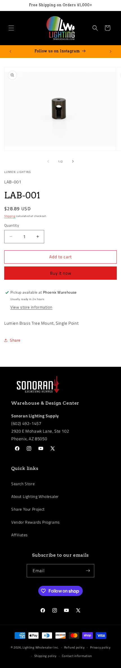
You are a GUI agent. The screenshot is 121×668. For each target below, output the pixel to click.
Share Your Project (28, 509)
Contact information (77, 656)
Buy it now (60, 273)
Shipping (9, 216)
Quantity (11, 225)
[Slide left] (48, 161)
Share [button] (15, 340)
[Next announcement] (110, 51)
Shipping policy (45, 656)
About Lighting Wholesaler (35, 496)
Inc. (56, 647)
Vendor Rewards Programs (35, 522)
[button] (11, 28)
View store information (31, 307)
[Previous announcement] (10, 51)
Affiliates (19, 535)
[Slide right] (73, 161)
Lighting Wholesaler (38, 647)
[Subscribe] (88, 570)
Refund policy (74, 647)
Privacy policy (100, 647)
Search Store (23, 484)
